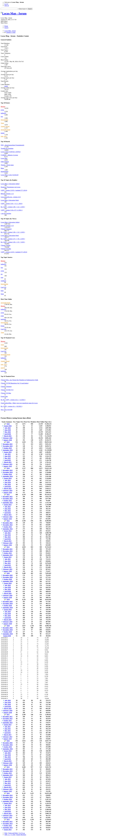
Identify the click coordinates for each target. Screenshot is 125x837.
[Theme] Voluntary (6, 229)
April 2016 (7, 759)
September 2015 (8, 775)
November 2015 (8, 771)
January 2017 (7, 739)
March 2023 (7, 514)
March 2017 (7, 735)
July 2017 (8, 726)
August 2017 (8, 724)
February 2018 (7, 710)
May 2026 (8, 432)
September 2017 (8, 722)
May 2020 (8, 589)
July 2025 (8, 454)
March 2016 (7, 761)
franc (2, 290)
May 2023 (8, 510)
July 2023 (8, 506)
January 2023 (7, 519)
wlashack (3, 281)
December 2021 (7, 549)
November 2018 (8, 630)
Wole (2, 294)
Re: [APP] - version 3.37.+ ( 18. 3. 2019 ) (13, 239)
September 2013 (8, 827)
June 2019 (7, 613)
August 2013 (8, 829)
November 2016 (8, 745)
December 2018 (7, 628)
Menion (3, 106)
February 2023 (7, 517)
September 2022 (8, 529)
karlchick (3, 319)
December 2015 (7, 769)
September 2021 (8, 555)
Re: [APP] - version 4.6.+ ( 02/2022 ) (11, 406)
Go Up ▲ (22, 833)
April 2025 (7, 460)
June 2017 (7, 728)
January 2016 (7, 765)
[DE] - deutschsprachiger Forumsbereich (12, 145)
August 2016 (8, 751)
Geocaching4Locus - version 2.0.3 (11, 197)
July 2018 (8, 700)
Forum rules (4, 396)
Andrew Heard (5, 126)
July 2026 (8, 428)
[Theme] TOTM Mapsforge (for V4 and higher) (14, 383)
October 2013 (7, 825)
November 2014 (8, 797)
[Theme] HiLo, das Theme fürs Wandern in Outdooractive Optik (19, 380)
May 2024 (8, 484)
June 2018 (7, 702)
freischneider (4, 120)
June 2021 (7, 561)
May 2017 (8, 730)
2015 (8, 767)
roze (2, 277)
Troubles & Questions (7, 148)
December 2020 (7, 575)
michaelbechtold (5, 129)
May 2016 (8, 757)
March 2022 (7, 541)
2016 (8, 741)
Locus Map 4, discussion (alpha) (10, 184)
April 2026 (7, 434)
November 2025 (8, 446)
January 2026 (7, 440)
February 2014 (7, 815)
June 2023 (7, 508)
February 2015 (7, 789)
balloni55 (3, 113)
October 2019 (7, 605)
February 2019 (7, 621)
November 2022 (8, 525)
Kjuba (2, 326)
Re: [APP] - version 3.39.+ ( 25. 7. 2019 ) (13, 242)
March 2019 (7, 619)
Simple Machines (21, 834)
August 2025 (8, 452)
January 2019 (7, 623)
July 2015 (8, 779)
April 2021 (7, 565)
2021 (8, 547)
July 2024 (8, 480)
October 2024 (7, 474)
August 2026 (8, 426)
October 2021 (7, 553)
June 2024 (7, 482)
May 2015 (8, 783)
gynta (2, 110)
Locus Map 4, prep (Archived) (9, 175)
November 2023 (8, 498)
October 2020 (7, 579)
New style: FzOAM (6, 409)
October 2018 (7, 632)
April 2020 (7, 591)
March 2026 (7, 436)
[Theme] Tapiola (5, 245)
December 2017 (7, 716)
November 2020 (8, 577)
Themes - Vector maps (7, 165)
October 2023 (7, 500)
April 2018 (7, 706)
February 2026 (7, 438)
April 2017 (7, 732)
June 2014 (7, 807)
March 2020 (7, 593)
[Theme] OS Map (6, 248)
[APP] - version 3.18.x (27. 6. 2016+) (12, 210)
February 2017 (7, 737)
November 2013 (8, 823)
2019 (8, 599)
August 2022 (8, 531)
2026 (8, 424)
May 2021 (8, 563)
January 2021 (7, 571)
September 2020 (8, 581)
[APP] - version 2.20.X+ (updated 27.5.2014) (14, 190)
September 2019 (8, 607)
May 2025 (8, 458)
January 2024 (7, 492)
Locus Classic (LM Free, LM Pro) (10, 151)
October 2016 (7, 747)
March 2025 (7, 462)
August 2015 (8, 777)
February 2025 (7, 464)
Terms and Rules (13, 833)
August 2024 (8, 478)
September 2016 (8, 749)
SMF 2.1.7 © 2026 (9, 834)
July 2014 (8, 805)
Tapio (2, 123)
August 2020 (8, 583)
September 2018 (8, 634)
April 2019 (7, 617)
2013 (8, 819)
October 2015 (7, 773)
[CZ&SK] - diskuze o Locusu (9, 155)
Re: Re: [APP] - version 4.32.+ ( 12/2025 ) (13, 400)
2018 (8, 626)
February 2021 (7, 569)
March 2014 (7, 813)
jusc (2, 116)
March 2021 (7, 567)
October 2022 (7, 527)
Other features (5, 161)
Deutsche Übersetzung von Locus (10, 187)
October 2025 (7, 448)
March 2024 (7, 488)
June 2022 (7, 535)
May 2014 (8, 809)
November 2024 (8, 472)
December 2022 (7, 523)
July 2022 (8, 533)
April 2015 (7, 785)
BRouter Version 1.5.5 (7, 193)
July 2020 (8, 585)
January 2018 (7, 712)
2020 (8, 573)
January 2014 (7, 817)
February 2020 (7, 595)
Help (5, 833)
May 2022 (8, 537)
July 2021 (8, 559)
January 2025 (7, 466)
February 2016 (7, 763)
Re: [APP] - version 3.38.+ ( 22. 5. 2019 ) (13, 207)
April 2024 (7, 486)
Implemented (4, 171)
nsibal (6, 86)
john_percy (4, 136)
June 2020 (7, 587)
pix (2, 274)
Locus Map (4, 158)
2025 (8, 442)
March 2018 (7, 708)
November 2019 (8, 603)
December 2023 (7, 496)
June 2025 (7, 456)
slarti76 (3, 368)
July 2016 (8, 753)
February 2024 (7, 490)
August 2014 (8, 803)
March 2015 (7, 787)
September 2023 (8, 502)
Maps (2, 168)
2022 (8, 521)
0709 (2, 316)
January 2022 (7, 545)
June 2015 (7, 781)
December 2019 (7, 601)
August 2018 (7, 636)
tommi (2, 133)
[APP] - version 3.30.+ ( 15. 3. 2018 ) (12, 203)
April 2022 (7, 539)
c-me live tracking (6, 213)
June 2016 (7, 755)
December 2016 (7, 743)
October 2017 (7, 720)
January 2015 (7, 791)
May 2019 (8, 615)
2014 (8, 793)
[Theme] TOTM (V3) (7, 390)
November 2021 (8, 551)
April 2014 (7, 811)
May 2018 (8, 704)
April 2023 (7, 512)
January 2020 (7, 597)
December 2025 (7, 444)
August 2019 (8, 609)
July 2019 (8, 611)
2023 (8, 494)
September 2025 (8, 450)
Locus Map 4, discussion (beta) (10, 200)
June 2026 (7, 430)
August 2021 (8, 557)
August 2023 (8, 504)
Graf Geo (3, 287)
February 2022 (7, 543)
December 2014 (7, 795)
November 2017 (8, 718)
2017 (8, 714)
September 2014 (8, 801)
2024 (8, 468)
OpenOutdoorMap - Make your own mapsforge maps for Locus (19, 403)
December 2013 (7, 821)
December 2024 (7, 470)
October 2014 (7, 799)
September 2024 (8, 476)
